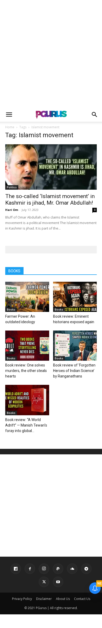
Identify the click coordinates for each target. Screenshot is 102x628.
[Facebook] (30, 568)
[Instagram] (44, 568)
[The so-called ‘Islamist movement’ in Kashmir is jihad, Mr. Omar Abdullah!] (51, 167)
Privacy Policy (22, 599)
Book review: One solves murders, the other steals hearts (26, 370)
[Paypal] (58, 568)
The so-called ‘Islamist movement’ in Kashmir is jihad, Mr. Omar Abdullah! (50, 199)
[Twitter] (44, 582)
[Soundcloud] (72, 568)
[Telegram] (86, 568)
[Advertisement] (51, 54)
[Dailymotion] (15, 568)
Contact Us (82, 599)
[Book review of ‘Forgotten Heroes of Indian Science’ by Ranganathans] (75, 346)
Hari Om (11, 210)
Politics (12, 187)
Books (11, 309)
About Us (63, 599)
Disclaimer (44, 599)
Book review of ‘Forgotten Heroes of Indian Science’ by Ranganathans (74, 370)
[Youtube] (58, 582)
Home (9, 127)
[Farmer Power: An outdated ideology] (27, 297)
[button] (9, 115)
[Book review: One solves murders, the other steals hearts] (27, 346)
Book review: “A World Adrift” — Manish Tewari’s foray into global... (26, 425)
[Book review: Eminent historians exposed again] (75, 297)
